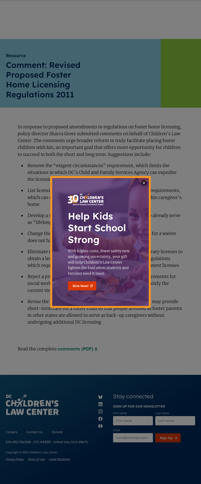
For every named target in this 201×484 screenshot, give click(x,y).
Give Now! (80, 286)
